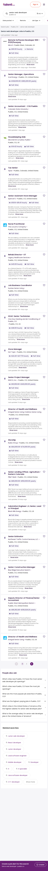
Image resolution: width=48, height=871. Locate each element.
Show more (30, 65)
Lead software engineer (17, 756)
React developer (14, 742)
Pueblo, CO (14, 27)
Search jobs (5, 27)
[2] (31, 663)
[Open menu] (44, 4)
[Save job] (44, 40)
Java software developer (17, 775)
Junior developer (14, 749)
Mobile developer (14, 762)
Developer (35, 762)
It (8, 769)
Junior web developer (16, 736)
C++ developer (14, 782)
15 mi (39, 13)
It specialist (22, 769)
